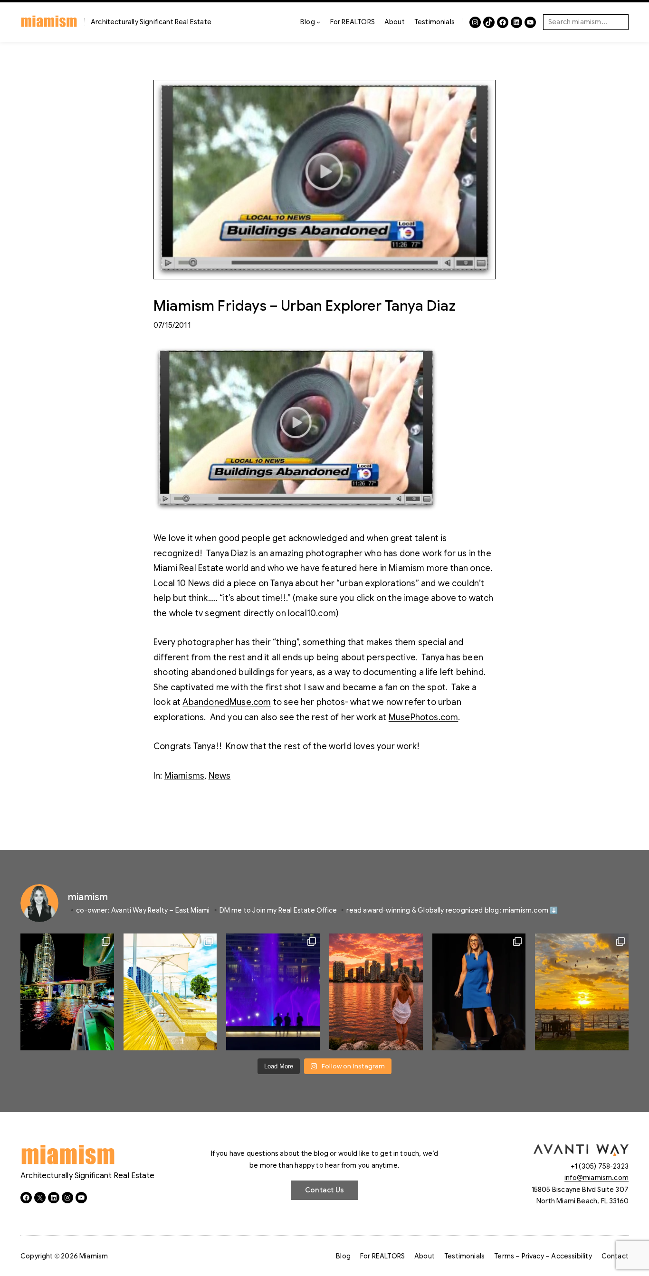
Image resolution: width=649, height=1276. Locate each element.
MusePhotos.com (423, 717)
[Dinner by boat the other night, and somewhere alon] (67, 991)
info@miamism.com (596, 1177)
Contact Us (324, 1190)
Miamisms (184, 776)
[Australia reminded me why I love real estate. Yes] (479, 991)
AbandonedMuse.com (226, 702)
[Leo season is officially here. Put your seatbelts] (376, 991)
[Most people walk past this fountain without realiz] (273, 991)
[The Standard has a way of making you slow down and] (170, 991)
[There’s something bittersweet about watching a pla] (582, 991)
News (220, 776)
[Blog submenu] (318, 22)
